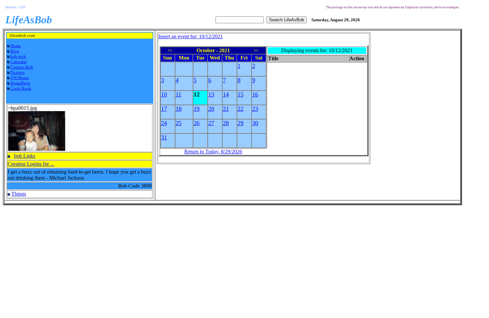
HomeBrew (20, 82)
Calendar (18, 61)
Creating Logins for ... (31, 164)
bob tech (18, 56)
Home (15, 45)
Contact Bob (21, 67)
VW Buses (19, 77)
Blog (14, 51)
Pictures (17, 72)
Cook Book (20, 88)
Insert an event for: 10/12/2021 (190, 36)
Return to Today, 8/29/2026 (213, 151)
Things (18, 194)
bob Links (24, 156)
